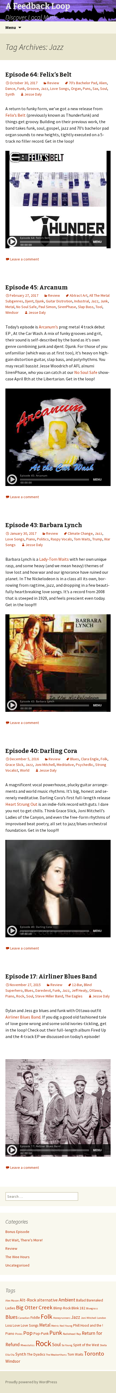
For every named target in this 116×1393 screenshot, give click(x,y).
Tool (98, 306)
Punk (55, 1332)
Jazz (44, 88)
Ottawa (95, 990)
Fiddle (35, 1317)
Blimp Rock (62, 1308)
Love (16, 1325)
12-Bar (77, 984)
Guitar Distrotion (59, 301)
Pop (28, 1332)
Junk (104, 301)
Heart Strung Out (21, 804)
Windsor (12, 312)
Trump (97, 539)
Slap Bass (86, 306)
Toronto (94, 1353)
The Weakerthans (56, 1354)
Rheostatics (28, 1345)
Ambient (67, 1300)
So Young (67, 1345)
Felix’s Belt (15, 115)
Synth (10, 94)
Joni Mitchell (45, 764)
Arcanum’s (48, 327)
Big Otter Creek (34, 1307)
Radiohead (69, 1334)
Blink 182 (78, 1308)
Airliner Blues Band (22, 1017)
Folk (104, 758)
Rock (20, 996)
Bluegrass (92, 1308)
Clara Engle (90, 758)
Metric (55, 1325)
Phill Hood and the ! (88, 1325)
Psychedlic (84, 764)
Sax (95, 88)
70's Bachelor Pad (83, 82)
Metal (9, 306)
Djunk (39, 301)
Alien (103, 82)
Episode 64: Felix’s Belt (38, 74)
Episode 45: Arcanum (36, 287)
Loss (8, 1325)
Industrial (81, 301)
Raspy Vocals (61, 539)
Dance (10, 88)
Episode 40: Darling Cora (41, 751)
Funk (21, 88)
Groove (33, 88)
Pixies (18, 1334)
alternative (47, 1300)
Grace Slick (14, 764)
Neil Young (66, 1325)
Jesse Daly (33, 94)
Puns (87, 88)
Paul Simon (47, 306)
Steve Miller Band (49, 996)
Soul (103, 88)
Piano (30, 539)
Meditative (65, 764)
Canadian (24, 1318)
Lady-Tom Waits (54, 559)
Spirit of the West (86, 1345)
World (24, 770)
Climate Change (80, 533)
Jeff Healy (79, 990)
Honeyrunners (61, 1318)
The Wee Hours (17, 1256)
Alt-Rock (28, 1300)
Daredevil (43, 990)
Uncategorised (17, 1265)
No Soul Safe (26, 306)
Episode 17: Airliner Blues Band (51, 976)
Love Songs (59, 88)
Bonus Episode (17, 1231)
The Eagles (74, 996)
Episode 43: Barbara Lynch (43, 525)
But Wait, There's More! (24, 1240)
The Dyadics (36, 1354)
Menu (10, 27)
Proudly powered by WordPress (31, 1381)
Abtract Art (78, 295)
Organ (76, 88)
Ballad (81, 1300)
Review (53, 82)
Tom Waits (82, 539)
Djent (29, 301)
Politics (43, 539)
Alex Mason (12, 1300)
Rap (78, 1334)
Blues (74, 758)
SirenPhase (67, 306)
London (101, 1318)
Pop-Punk (41, 1333)
